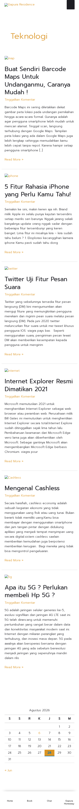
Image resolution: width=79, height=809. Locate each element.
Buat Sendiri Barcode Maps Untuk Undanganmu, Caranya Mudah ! (37, 81)
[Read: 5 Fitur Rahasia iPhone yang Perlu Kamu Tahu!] (11, 176)
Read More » (14, 159)
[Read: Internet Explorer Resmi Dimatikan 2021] (12, 370)
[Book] (29, 796)
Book (29, 801)
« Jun (8, 770)
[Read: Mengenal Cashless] (13, 477)
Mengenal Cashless (32, 488)
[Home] (10, 796)
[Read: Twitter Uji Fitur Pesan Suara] (11, 268)
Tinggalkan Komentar (20, 99)
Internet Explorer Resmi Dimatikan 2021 (39, 385)
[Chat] (49, 796)
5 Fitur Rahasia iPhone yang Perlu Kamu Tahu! (38, 190)
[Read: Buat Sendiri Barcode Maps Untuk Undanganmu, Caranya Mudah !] (9, 58)
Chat (49, 801)
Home (10, 801)
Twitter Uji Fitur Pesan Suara (36, 283)
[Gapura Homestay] (69, 796)
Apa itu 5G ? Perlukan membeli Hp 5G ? (36, 591)
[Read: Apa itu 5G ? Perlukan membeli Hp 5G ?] (8, 576)
